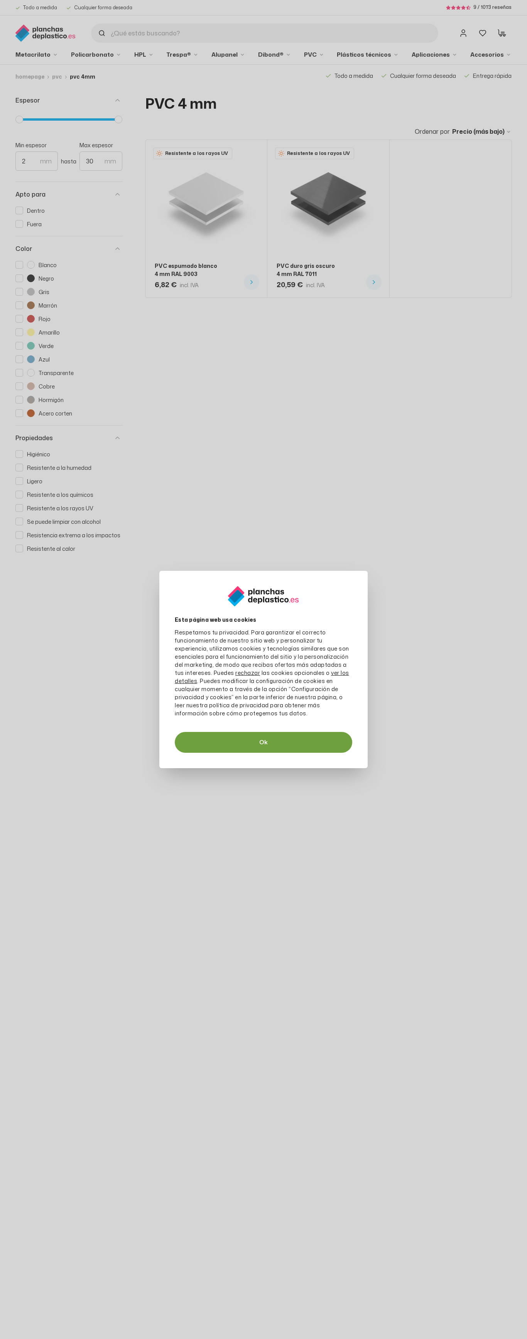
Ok (263, 742)
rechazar (247, 672)
